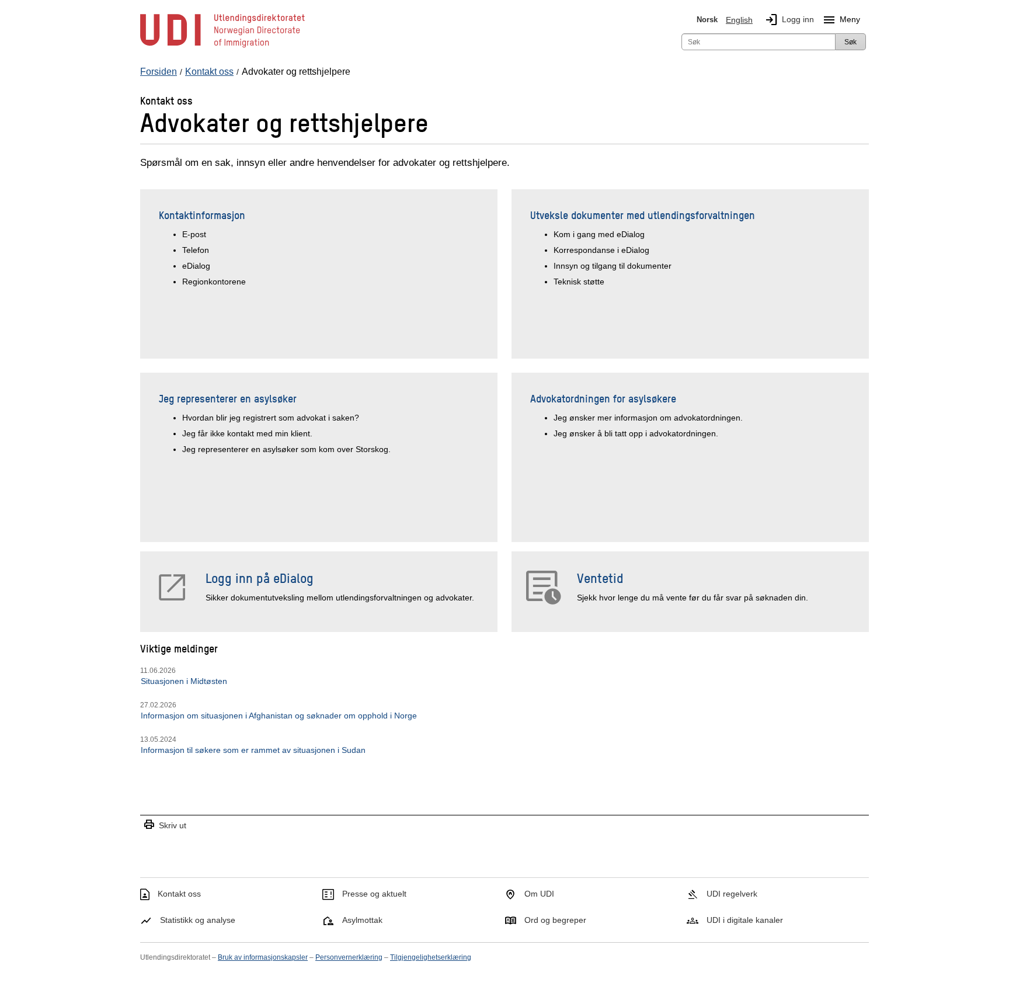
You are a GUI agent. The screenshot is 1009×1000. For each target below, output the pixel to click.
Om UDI (539, 893)
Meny (841, 20)
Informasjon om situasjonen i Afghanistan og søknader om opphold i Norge (279, 715)
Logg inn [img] (789, 20)
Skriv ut (164, 825)
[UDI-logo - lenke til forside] (222, 46)
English (739, 20)
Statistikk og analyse (197, 920)
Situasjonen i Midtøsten (184, 681)
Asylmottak (362, 920)
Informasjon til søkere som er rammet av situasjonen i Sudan (253, 750)
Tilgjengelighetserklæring (430, 957)
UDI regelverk (732, 893)
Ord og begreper (555, 920)
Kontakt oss (179, 893)
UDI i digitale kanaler (745, 920)
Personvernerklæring (348, 957)
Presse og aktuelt (374, 893)
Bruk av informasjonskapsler (263, 957)
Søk (850, 42)
